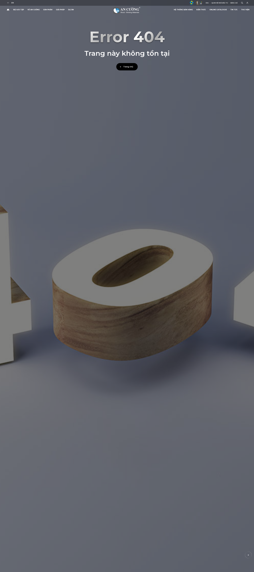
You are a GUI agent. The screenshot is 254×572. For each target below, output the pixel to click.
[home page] (8, 10)
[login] (247, 3)
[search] (242, 3)
